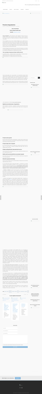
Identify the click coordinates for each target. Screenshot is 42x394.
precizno (16, 291)
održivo (7, 291)
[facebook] (20, 388)
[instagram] (22, 388)
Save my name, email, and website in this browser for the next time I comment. (13, 344)
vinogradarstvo (22, 291)
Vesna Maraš (18, 291)
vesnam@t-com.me (16, 32)
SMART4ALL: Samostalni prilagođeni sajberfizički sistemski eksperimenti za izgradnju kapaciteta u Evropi (35, 294)
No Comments (17, 26)
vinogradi (26, 291)
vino (19, 291)
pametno (13, 291)
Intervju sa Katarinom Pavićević (23, 305)
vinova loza (28, 291)
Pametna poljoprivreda (12, 26)
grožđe (5, 291)
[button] (39, 78)
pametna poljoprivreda (10, 291)
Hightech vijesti (8, 26)
